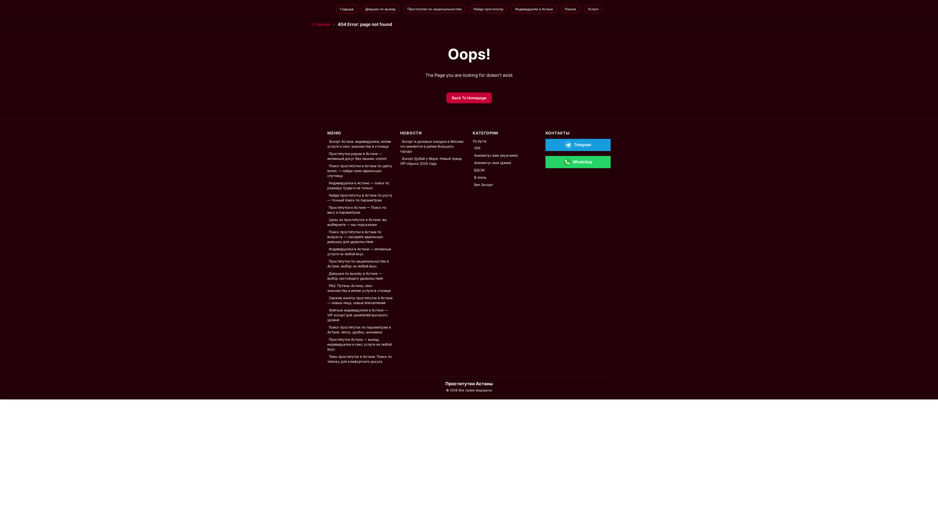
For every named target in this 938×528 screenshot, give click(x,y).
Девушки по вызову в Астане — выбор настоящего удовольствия (355, 275)
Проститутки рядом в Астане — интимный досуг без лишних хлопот (357, 156)
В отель (480, 177)
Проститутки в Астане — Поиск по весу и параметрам (356, 209)
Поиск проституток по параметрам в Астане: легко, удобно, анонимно (359, 329)
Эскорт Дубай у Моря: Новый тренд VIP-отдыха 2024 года (431, 160)
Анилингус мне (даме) (492, 163)
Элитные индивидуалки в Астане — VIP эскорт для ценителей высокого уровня (357, 315)
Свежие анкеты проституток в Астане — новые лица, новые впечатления (360, 300)
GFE (477, 148)
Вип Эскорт (483, 185)
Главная (321, 24)
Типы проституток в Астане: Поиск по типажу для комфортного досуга (359, 358)
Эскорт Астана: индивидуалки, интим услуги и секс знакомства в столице (359, 143)
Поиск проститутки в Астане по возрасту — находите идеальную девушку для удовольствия (355, 237)
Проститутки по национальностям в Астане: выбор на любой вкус (358, 263)
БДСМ (479, 170)
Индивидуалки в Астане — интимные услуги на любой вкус (359, 251)
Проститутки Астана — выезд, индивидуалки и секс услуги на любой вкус (359, 344)
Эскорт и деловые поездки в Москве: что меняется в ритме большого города (432, 146)
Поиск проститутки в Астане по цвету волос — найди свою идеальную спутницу (359, 171)
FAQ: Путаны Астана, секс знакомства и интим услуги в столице (359, 288)
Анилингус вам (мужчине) (496, 155)
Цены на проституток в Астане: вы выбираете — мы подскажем (357, 222)
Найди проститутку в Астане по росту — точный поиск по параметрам (359, 197)
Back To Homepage (469, 98)
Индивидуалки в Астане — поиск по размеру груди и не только (358, 185)
